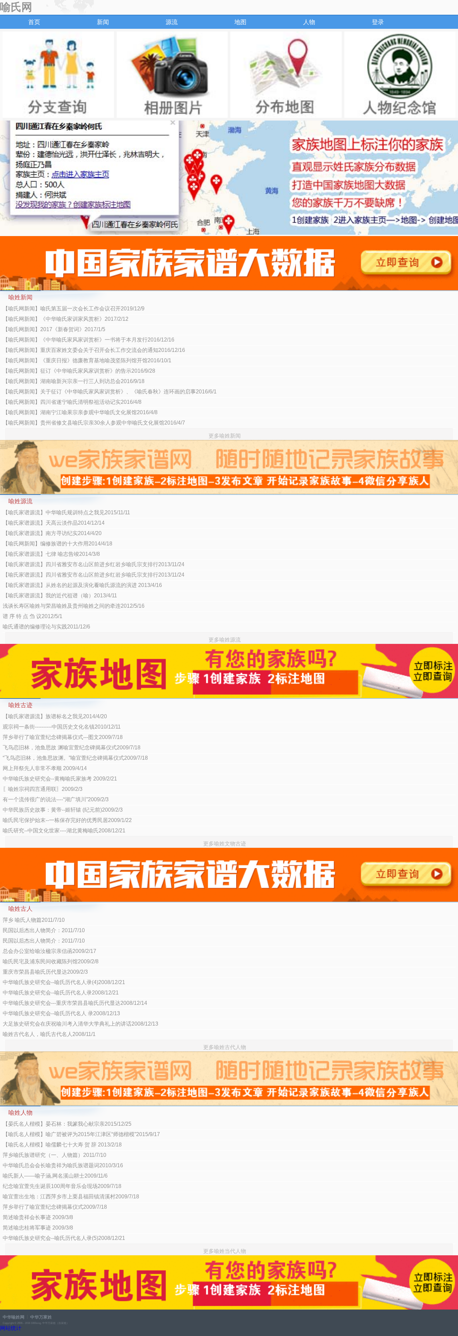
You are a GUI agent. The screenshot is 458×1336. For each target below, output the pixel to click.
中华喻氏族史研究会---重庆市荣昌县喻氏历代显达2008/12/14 (75, 1003)
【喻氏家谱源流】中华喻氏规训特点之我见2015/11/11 (66, 512)
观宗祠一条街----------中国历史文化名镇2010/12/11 (62, 727)
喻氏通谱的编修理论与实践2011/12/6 (46, 626)
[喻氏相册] (172, 74)
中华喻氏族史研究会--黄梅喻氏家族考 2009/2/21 (60, 779)
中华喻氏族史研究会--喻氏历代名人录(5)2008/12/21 (64, 1238)
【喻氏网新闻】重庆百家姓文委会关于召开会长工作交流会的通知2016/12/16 (94, 350)
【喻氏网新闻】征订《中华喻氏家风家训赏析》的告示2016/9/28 (79, 371)
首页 (34, 22)
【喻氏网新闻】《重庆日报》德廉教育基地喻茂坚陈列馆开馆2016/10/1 (87, 360)
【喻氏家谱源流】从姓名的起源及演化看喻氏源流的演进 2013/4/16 (82, 585)
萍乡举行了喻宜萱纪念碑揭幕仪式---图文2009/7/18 (63, 737)
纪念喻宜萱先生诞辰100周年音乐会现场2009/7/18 (62, 1186)
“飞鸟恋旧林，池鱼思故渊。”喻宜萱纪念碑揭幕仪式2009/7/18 (75, 758)
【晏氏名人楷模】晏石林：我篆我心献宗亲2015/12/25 (67, 1124)
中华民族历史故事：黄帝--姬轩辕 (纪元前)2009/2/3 (63, 810)
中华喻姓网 (13, 1317)
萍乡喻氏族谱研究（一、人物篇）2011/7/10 (54, 1155)
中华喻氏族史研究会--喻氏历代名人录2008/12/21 (61, 992)
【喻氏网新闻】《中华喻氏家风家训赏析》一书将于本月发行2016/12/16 (88, 340)
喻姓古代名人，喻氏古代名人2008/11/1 (49, 1034)
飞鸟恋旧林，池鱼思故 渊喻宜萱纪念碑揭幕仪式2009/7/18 (71, 747)
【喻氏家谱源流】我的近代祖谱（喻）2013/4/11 (60, 595)
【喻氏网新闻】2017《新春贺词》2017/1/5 (54, 329)
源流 (172, 22)
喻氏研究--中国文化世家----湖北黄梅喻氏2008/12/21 (64, 830)
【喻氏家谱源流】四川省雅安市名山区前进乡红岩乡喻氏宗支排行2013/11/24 (93, 564)
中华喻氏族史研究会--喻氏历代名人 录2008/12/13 (61, 1013)
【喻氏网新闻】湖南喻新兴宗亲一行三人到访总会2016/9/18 (74, 381)
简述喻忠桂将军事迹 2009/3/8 (38, 1228)
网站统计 (10, 1328)
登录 (378, 22)
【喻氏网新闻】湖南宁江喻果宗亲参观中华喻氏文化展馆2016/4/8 (80, 412)
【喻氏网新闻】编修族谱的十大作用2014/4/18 (57, 543)
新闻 (103, 22)
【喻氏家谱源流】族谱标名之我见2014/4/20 (55, 716)
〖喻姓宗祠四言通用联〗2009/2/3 (42, 789)
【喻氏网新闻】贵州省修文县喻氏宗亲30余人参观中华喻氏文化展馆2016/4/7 (94, 423)
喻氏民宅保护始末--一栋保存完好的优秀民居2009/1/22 (67, 820)
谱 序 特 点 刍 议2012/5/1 (32, 616)
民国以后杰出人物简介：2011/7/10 (44, 930)
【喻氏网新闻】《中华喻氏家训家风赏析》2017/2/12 (65, 319)
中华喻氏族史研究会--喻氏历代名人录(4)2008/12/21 (64, 982)
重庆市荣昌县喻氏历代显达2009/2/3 (45, 972)
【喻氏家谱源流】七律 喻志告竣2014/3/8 (51, 554)
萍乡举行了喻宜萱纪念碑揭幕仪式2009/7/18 (55, 1207)
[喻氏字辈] (58, 74)
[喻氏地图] (286, 74)
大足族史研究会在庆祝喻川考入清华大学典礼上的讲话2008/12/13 (80, 1024)
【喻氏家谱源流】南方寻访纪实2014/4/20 (52, 533)
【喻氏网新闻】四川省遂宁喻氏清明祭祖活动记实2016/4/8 (72, 402)
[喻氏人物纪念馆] (400, 74)
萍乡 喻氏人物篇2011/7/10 (34, 920)
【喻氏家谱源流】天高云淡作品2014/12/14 (54, 523)
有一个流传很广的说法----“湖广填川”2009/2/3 (56, 799)
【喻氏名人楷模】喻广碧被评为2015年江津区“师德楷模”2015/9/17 (81, 1134)
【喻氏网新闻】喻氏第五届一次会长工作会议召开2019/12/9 (74, 308)
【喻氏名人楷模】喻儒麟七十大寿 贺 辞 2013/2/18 (62, 1144)
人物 (309, 22)
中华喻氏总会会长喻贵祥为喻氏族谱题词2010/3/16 (63, 1165)
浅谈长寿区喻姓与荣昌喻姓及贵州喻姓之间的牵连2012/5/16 (74, 606)
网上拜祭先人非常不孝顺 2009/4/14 (45, 768)
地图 (240, 22)
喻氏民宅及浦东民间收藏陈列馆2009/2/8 (51, 961)
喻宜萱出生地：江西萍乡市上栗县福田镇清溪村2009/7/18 (71, 1196)
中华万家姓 (41, 1317)
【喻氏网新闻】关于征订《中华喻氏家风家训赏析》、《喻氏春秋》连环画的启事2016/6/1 (110, 391)
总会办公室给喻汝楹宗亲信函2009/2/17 (49, 951)
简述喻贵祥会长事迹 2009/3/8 (38, 1217)
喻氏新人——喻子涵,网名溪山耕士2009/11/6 (55, 1176)
